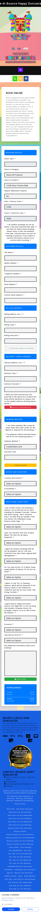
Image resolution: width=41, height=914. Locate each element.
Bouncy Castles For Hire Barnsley (20, 834)
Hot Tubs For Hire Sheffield (20, 857)
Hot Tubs (27, 850)
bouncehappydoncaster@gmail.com (20, 784)
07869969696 (11, 782)
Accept (11, 909)
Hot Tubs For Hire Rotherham (20, 854)
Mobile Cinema (10, 876)
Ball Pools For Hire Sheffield (20, 818)
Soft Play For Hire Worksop (20, 889)
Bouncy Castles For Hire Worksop (20, 844)
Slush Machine (29, 876)
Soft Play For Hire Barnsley (24, 879)
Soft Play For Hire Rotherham (20, 882)
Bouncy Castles (20, 831)
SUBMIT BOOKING (21, 679)
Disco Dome (14, 847)
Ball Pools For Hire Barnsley (20, 812)
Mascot (10, 873)
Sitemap (9, 786)
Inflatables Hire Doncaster (25, 870)
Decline (30, 909)
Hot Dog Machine (16, 850)
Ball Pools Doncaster (24, 809)
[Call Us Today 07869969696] (20, 58)
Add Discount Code (21, 465)
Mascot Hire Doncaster (23, 873)
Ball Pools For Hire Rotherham (20, 815)
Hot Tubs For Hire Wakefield (20, 860)
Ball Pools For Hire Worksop (20, 825)
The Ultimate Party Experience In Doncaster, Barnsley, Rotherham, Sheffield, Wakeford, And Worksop (20, 798)
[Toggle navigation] (20, 70)
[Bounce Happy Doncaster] (20, 25)
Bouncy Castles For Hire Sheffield (20, 841)
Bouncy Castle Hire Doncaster (20, 828)
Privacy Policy (20, 804)
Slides (20, 876)
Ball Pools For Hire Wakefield (20, 822)
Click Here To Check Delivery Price (21, 407)
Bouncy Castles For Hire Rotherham (20, 838)
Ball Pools (11, 809)
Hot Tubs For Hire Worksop (20, 863)
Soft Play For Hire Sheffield (20, 886)
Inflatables (8, 870)
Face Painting (25, 847)
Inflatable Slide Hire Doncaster (20, 866)
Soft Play (8, 879)
